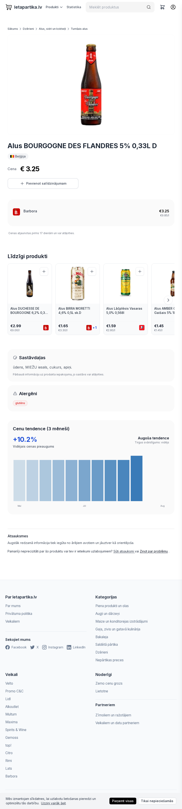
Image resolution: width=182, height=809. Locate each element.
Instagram (55, 647)
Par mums (13, 606)
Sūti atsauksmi (124, 551)
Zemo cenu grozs (109, 683)
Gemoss (11, 737)
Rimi (8, 761)
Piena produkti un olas (112, 606)
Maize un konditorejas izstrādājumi (121, 621)
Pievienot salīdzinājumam (46, 183)
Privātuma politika (18, 614)
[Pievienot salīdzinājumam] (44, 271)
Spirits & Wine (15, 730)
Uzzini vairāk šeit (53, 803)
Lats (8, 768)
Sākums (13, 28)
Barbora (30, 211)
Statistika (74, 7)
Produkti (52, 7)
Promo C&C (14, 691)
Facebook (19, 647)
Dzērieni (28, 28)
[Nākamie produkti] (168, 300)
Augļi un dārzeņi (107, 614)
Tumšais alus (79, 28)
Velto (9, 683)
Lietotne (101, 691)
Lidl (8, 699)
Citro (9, 753)
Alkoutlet (12, 707)
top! (8, 745)
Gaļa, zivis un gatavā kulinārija (117, 629)
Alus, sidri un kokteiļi (52, 28)
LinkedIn (79, 647)
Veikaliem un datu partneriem (117, 723)
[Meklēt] (148, 7)
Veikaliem (12, 621)
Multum (11, 714)
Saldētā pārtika (106, 644)
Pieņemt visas (123, 801)
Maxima (11, 722)
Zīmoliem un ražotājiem (113, 715)
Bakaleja (101, 637)
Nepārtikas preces (109, 660)
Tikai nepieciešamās (157, 801)
